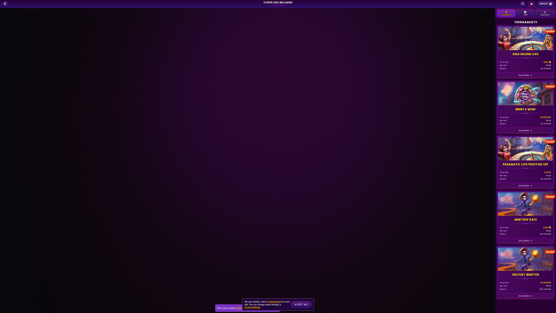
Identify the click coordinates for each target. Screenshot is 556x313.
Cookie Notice (274, 301)
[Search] (522, 4)
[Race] (531, 3)
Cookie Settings (252, 307)
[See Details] (531, 75)
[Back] (5, 4)
